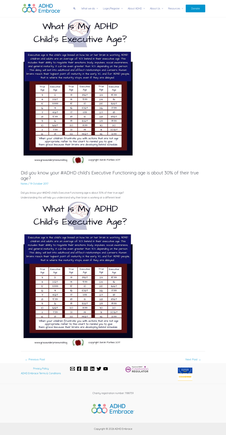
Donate (195, 8)
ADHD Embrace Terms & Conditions (41, 373)
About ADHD (135, 8)
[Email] (72, 368)
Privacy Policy (41, 368)
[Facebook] (79, 368)
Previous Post (35, 359)
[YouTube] (105, 368)
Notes (24, 183)
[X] (99, 368)
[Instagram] (85, 368)
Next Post (193, 359)
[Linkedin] (92, 368)
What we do (88, 8)
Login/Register (111, 8)
